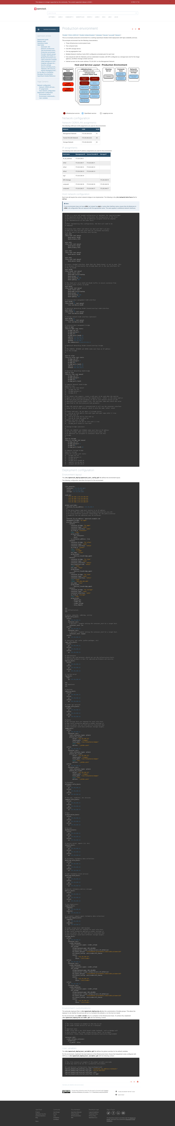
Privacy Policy (92, 1115)
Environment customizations (47, 96)
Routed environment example (50, 57)
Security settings (46, 65)
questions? (121, 1094)
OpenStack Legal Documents (100, 1092)
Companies (56, 1117)
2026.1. (90, 2)
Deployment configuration (45, 92)
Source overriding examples (49, 67)
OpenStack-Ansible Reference (46, 76)
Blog (37, 1117)
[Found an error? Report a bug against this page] (139, 29)
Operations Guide (42, 43)
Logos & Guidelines (94, 1112)
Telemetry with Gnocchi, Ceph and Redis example (56, 68)
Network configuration (44, 85)
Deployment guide (42, 39)
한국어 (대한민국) (73, 35)
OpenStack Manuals (76, 1112)
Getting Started (75, 1114)
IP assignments (43, 89)
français (105, 35)
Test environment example (49, 50)
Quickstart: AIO (45, 47)
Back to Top (135, 2)
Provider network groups (48, 54)
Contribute (56, 1119)
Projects (38, 1112)
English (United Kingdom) (87, 35)
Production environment (48, 52)
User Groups (56, 1112)
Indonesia (99, 35)
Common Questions (40, 1115)
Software (52, 17)
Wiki (72, 1117)
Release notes (41, 41)
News (37, 1121)
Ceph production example (49, 59)
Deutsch (117, 35)
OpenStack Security (41, 1114)
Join (109, 17)
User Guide (40, 45)
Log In (116, 17)
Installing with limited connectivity (51, 56)
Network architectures (47, 48)
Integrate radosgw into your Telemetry (52, 63)
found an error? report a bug (126, 1091)
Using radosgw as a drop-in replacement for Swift (56, 61)
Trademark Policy (93, 1114)
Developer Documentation (45, 74)
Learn (97, 17)
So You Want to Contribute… (45, 72)
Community (69, 17)
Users (60, 17)
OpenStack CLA (93, 1117)
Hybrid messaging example (49, 70)
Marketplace (80, 17)
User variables (43, 98)
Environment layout (45, 94)
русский (111, 35)
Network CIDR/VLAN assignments (49, 87)
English (65, 35)
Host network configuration (47, 90)
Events (89, 17)
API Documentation (76, 1115)
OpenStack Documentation (49, 29)
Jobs (54, 1115)
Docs (103, 17)
